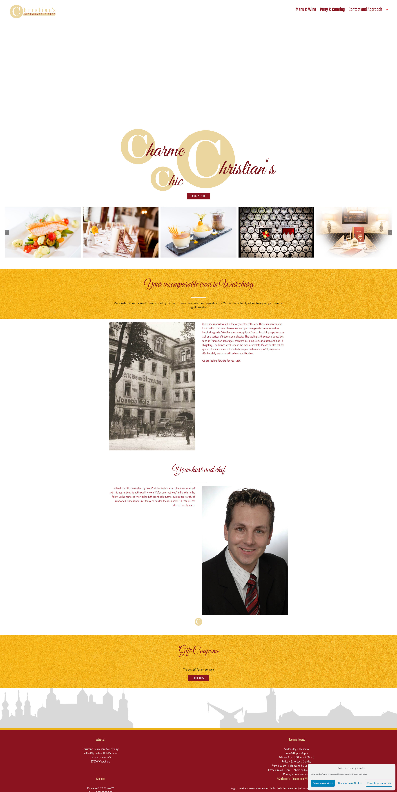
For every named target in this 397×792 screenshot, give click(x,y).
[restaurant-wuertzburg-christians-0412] (121, 208)
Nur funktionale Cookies (350, 783)
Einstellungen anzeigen (379, 783)
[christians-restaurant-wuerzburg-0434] (276, 208)
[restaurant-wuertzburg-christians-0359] (43, 208)
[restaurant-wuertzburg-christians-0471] (198, 208)
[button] (7, 232)
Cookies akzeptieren (322, 783)
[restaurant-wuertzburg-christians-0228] (354, 208)
